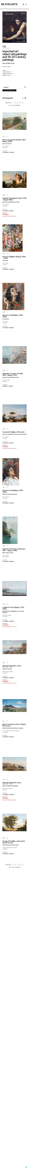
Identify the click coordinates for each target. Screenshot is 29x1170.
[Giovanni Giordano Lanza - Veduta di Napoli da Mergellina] (14, 764)
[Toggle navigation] (23, 4)
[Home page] (9, 4)
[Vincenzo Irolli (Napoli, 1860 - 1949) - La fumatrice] (14, 296)
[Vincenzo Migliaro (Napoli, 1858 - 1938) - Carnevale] (14, 238)
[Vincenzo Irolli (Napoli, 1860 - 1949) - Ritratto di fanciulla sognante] (14, 471)
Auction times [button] (6, 66)
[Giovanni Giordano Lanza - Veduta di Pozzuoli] (14, 647)
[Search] (26, 4)
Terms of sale (6, 75)
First (7, 102)
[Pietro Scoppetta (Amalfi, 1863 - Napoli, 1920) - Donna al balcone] (14, 121)
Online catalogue (7, 73)
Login (4, 70)
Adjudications (6, 72)
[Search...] (25, 87)
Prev (10, 102)
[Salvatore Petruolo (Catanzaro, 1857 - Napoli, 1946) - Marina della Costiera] (14, 530)
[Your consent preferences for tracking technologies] (26, 1167)
